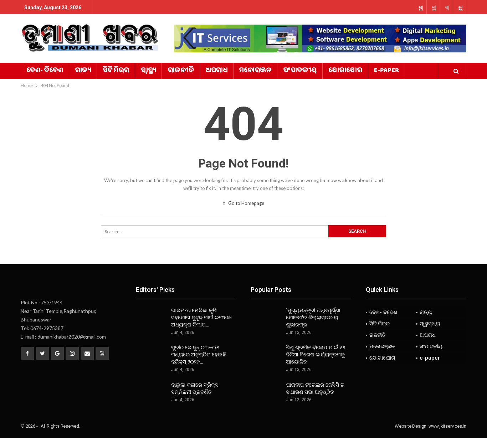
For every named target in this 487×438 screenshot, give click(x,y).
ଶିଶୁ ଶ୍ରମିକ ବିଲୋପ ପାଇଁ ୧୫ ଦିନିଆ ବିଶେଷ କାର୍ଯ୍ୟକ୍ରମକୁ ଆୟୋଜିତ (315, 354)
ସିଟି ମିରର (116, 71)
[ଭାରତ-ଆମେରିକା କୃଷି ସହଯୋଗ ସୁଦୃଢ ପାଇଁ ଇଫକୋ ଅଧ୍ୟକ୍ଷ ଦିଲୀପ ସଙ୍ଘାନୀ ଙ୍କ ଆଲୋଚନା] (151, 318)
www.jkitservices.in (447, 426)
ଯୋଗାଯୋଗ (345, 71)
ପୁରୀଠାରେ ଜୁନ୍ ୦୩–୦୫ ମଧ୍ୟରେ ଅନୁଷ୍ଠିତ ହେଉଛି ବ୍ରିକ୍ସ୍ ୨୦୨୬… (198, 354)
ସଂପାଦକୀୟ (300, 71)
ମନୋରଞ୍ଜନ (255, 71)
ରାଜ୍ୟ (83, 71)
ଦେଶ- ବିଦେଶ (44, 71)
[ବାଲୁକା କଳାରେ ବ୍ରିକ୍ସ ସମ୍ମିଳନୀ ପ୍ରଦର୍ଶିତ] (151, 392)
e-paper (386, 71)
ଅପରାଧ (216, 71)
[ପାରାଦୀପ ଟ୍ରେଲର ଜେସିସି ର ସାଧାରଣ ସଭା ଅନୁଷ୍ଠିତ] (266, 392)
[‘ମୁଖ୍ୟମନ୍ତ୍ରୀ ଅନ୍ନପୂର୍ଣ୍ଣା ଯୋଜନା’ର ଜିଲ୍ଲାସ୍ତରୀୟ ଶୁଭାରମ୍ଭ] (266, 318)
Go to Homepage (245, 203)
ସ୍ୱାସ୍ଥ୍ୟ (148, 71)
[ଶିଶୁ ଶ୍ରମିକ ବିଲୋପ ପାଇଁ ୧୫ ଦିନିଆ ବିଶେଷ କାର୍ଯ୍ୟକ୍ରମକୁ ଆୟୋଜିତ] (266, 355)
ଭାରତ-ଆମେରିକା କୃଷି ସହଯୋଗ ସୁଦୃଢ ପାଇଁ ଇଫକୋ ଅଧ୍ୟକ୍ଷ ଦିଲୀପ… (201, 317)
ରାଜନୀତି (181, 71)
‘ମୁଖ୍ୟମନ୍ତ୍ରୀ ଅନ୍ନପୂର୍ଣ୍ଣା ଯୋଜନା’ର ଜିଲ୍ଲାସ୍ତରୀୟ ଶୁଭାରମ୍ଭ (313, 317)
